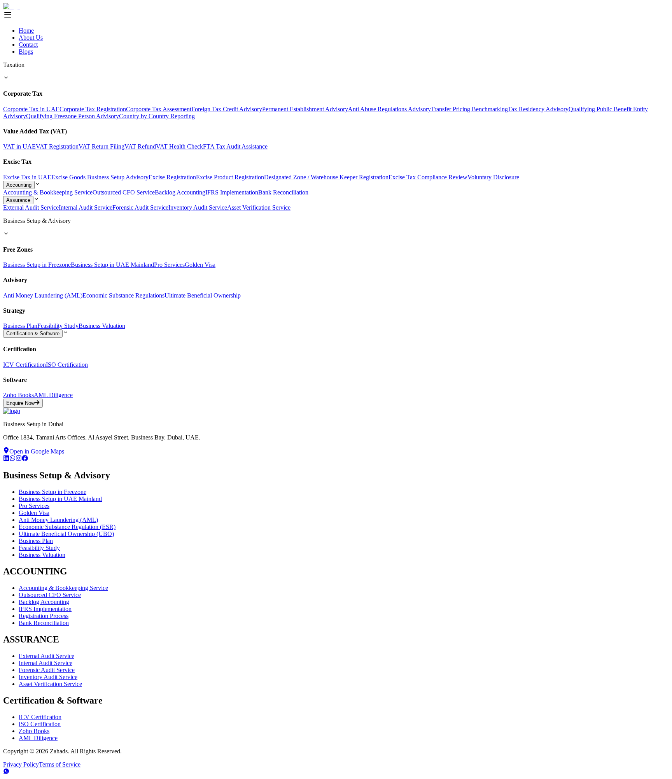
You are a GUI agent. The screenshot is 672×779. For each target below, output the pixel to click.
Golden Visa (200, 264)
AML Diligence (53, 395)
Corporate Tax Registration (93, 109)
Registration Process (43, 616)
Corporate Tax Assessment (158, 109)
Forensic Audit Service (140, 207)
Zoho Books (18, 395)
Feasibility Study (58, 325)
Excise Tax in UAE (27, 177)
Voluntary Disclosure (493, 177)
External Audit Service (31, 207)
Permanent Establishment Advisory (305, 109)
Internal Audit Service (85, 207)
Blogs (26, 51)
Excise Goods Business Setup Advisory (100, 177)
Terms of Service (59, 764)
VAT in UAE (19, 146)
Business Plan (20, 325)
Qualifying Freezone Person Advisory (72, 116)
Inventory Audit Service (197, 207)
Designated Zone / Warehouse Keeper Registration (326, 177)
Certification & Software (33, 333)
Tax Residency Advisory (538, 109)
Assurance (18, 200)
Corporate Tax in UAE (31, 109)
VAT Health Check (179, 146)
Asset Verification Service (258, 207)
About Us (31, 37)
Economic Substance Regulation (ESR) (67, 526)
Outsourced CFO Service (124, 192)
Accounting (19, 185)
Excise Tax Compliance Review (427, 177)
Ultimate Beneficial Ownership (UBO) (66, 533)
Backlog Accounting (180, 192)
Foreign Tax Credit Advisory (226, 109)
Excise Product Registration (230, 177)
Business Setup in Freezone (37, 264)
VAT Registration (57, 146)
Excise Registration (172, 177)
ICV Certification (24, 364)
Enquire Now (20, 403)
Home (26, 30)
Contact (28, 44)
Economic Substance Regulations (123, 295)
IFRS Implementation (231, 192)
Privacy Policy (21, 764)
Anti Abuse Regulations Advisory (389, 109)
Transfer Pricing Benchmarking (469, 109)
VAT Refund (140, 146)
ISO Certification (67, 364)
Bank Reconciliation (283, 192)
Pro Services (169, 264)
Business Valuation (102, 325)
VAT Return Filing (101, 146)
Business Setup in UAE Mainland (112, 264)
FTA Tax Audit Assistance (235, 146)
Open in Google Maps (36, 451)
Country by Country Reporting (157, 116)
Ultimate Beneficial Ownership (202, 295)
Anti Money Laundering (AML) (42, 295)
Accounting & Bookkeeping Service (48, 192)
